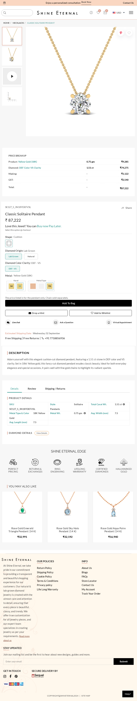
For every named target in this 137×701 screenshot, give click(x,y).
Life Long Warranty (47, 589)
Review (32, 388)
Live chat (16, 322)
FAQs (85, 576)
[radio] (9, 243)
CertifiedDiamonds (101, 470)
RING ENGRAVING (57, 470)
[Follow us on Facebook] (10, 676)
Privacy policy (44, 584)
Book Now (86, 2)
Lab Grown (13, 256)
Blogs (85, 572)
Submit (124, 661)
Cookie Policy (44, 576)
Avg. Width (99, 413)
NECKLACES (18, 23)
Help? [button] (128, 693)
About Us (87, 567)
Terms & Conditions (47, 580)
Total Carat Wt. (99, 404)
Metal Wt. (55, 413)
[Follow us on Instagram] (4, 676)
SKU (11, 404)
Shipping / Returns (55, 388)
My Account (88, 589)
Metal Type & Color (19, 413)
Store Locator (89, 580)
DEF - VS (12, 268)
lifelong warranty (79, 470)
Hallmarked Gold (124, 470)
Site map (85, 695)
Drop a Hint (38, 313)
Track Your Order (91, 593)
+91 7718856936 (55, 338)
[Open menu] (131, 12)
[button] (4, 2)
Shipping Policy (45, 572)
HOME (6, 23)
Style (52, 404)
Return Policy (44, 567)
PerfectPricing (13, 470)
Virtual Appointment (122, 322)
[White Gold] (41, 286)
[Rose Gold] (33, 286)
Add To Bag (68, 303)
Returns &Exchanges (35, 470)
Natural (31, 256)
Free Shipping (13, 338)
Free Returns (31, 338)
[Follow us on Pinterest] (16, 676)
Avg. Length (18, 422)
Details (15, 388)
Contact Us (128, 3)
